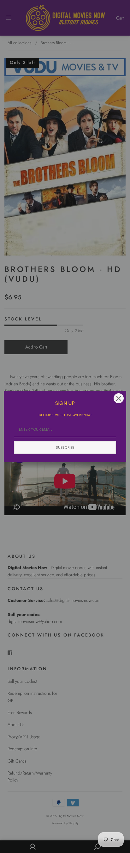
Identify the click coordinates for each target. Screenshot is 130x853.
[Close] (118, 398)
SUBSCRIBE (65, 447)
